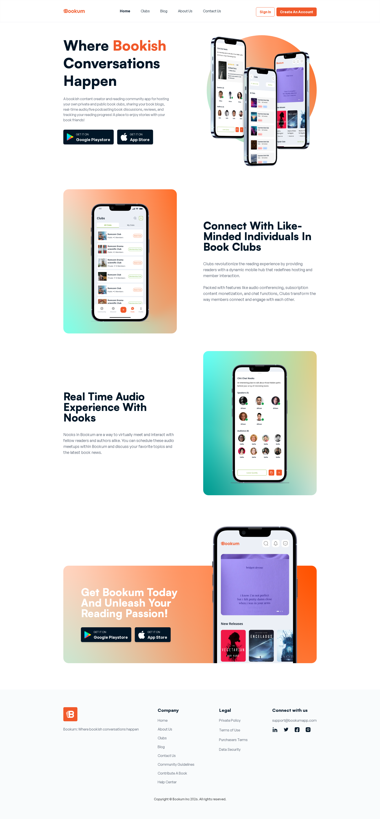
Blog (163, 11)
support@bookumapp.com (294, 720)
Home (125, 11)
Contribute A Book (172, 773)
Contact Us (212, 11)
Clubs (145, 11)
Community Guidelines (176, 764)
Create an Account (296, 12)
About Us (185, 11)
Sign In (265, 12)
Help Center (167, 782)
